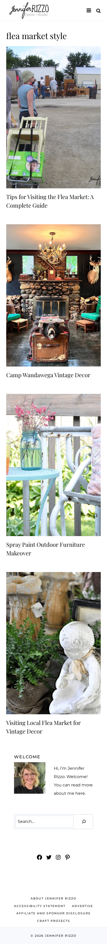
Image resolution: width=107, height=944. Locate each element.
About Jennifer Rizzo (53, 898)
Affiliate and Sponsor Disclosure (53, 913)
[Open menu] (88, 10)
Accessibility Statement (39, 906)
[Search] (84, 822)
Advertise (82, 906)
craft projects (53, 921)
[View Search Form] (98, 10)
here (80, 793)
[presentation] (53, 117)
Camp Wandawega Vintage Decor (48, 375)
